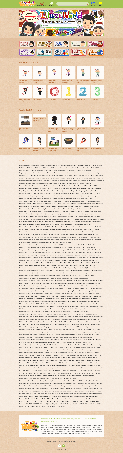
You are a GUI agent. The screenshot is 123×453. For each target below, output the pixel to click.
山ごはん (43, 404)
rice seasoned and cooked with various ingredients (74, 340)
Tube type (52, 386)
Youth (33, 399)
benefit (61, 186)
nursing (48, 311)
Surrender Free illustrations (26, 373)
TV (70, 386)
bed (62, 183)
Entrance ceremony (31, 232)
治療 (83, 404)
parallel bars (71, 319)
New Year (83, 306)
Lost (94, 291)
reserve (52, 337)
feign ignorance (41, 239)
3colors (72, 165)
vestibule (58, 388)
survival (42, 373)
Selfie (60, 350)
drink (40, 227)
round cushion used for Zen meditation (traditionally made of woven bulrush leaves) (70, 342)
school (46, 347)
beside (66, 186)
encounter (22, 232)
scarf (33, 347)
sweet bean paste (77, 373)
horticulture (87, 265)
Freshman (70, 250)
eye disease (45, 234)
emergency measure (94, 229)
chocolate (81, 201)
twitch (80, 386)
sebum (98, 347)
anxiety (87, 173)
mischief (55, 301)
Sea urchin (87, 347)
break (33, 191)
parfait (90, 319)
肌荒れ (30, 406)
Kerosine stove (97, 283)
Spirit (74, 360)
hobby (38, 265)
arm (33, 175)
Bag (67, 178)
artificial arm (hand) (43, 175)
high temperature (24, 265)
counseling (78, 211)
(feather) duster (39, 165)
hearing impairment (32, 263)
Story (74, 365)
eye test (57, 234)
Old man (56, 314)
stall (48, 363)
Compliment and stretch (79, 206)
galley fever (37, 252)
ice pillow (90, 268)
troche (21, 386)
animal (35, 173)
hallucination (99, 257)
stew (57, 365)
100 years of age (59, 165)
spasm (90, 357)
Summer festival (86, 368)
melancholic (78, 298)
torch (52, 383)
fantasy (59, 237)
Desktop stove (77, 219)
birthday (71, 186)
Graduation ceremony (81, 255)
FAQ (62, 441)
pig (31, 327)
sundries (58, 370)
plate (38, 327)
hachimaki (64, 257)
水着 (79, 404)
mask (36, 296)
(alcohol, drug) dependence (27, 165)
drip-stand (45, 227)
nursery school (27, 311)
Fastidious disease (83, 237)
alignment (63, 170)
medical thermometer (55, 298)
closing (88, 204)
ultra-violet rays (87, 386)
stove (78, 365)
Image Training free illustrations (62, 270)
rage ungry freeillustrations (30, 334)
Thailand (61, 378)
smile (36, 357)
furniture (22, 252)
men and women (24, 301)
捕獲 (61, 404)
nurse (21, 311)
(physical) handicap (49, 165)
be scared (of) (85, 180)
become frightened (54, 183)
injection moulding (81, 273)
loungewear (27, 293)
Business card (29, 193)
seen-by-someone (33, 350)
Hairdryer (80, 257)
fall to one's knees (24, 237)
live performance (61, 291)
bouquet (62, 188)
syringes (99, 373)
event (80, 232)
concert (60, 209)
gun (53, 257)
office (83, 311)
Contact (66, 441)
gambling (43, 252)
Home (57, 265)
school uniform (53, 347)
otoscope (62, 316)
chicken (69, 198)
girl (20, 255)
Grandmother (91, 255)
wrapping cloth (23, 399)
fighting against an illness (90, 239)
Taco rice (41, 375)
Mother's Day (50, 304)
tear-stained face (24, 378)
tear (93, 375)
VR (20, 391)
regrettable (22, 337)
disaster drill (74, 221)
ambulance (78, 170)
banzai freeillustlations (90, 178)
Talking (61, 375)
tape (65, 375)
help (62, 263)
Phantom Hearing (39, 324)
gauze (69, 252)
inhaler (73, 273)
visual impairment (91, 388)
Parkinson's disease (25, 322)
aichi (21, 170)
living (67, 291)
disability (62, 221)
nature (44, 306)
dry (53, 227)
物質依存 (99, 404)
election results (50, 229)
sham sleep (30, 352)
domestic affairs (49, 224)
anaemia (85, 170)
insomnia (94, 273)
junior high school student (58, 283)
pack (28, 319)
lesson (82, 288)
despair (84, 219)
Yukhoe (50, 399)
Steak (36, 365)
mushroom (90, 304)
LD (54, 288)
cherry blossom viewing (59, 198)
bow (75, 188)
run (45, 345)
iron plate (74, 275)
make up (64, 293)
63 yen (85, 165)
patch (40, 322)
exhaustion (22, 234)
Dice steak (53, 221)
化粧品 (98, 401)
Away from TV (46, 178)
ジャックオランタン (41, 401)
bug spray (82, 191)
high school (96, 263)
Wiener (21, 396)
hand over (45, 260)
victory (63, 388)
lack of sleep (36, 288)
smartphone (23, 357)
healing (91, 260)
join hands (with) (88, 280)
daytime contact (92, 216)
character (22, 198)
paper (65, 319)
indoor (30, 273)
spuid (98, 360)
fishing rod (96, 245)
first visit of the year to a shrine (69, 245)
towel (56, 383)
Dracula (78, 224)
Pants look (60, 319)
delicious (38, 219)
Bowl (79, 188)
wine (33, 396)
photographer (59, 324)
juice (98, 280)
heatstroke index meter (54, 263)
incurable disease (97, 270)
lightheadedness (46, 291)
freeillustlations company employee (58, 250)
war (74, 391)
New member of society (63, 306)
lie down (22, 291)
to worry (22, 383)
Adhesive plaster (82, 168)
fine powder (38, 242)
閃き (50, 406)
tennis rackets (45, 378)
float (40, 247)
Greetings (36, 257)
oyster (94, 316)
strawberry (83, 365)
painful (54, 319)
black (76, 186)
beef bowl (70, 183)
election (43, 229)
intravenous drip (51, 275)
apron (28, 175)
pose (60, 329)
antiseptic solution (79, 173)
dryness (64, 227)
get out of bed (86, 252)
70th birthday (91, 165)
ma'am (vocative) (49, 293)
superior (75, 370)
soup (74, 357)
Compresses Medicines (26, 209)
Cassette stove (69, 196)
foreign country (23, 250)
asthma (66, 175)
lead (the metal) (60, 288)
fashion (69, 237)
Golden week (56, 255)
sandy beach (79, 345)
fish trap (86, 245)
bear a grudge (40, 183)
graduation (72, 255)
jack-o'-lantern (90, 275)
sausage (94, 345)
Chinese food (66, 201)
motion (56, 304)
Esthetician (68, 232)
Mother (38, 304)
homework (80, 265)
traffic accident (77, 383)
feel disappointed (24, 239)
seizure (41, 350)
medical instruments (25, 298)
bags (71, 178)
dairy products (48, 216)
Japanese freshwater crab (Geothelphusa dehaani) (75, 278)
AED (95, 168)
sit (33, 355)
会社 (94, 401)
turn (67, 386)
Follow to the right (65, 247)
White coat (79, 393)
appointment (23, 175)
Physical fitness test (89, 324)
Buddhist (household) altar (64, 191)
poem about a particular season (56, 327)
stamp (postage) (54, 363)
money (74, 301)
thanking (67, 378)
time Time (92, 381)
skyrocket (83, 355)
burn (93, 191)
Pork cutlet (34, 329)
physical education (77, 324)
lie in (26, 291)
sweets (84, 373)
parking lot (96, 319)
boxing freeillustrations (92, 188)
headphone (85, 260)
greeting (30, 257)
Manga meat (78, 293)
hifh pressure (77, 263)
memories (89, 298)
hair (70, 257)
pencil (63, 322)
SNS (56, 357)
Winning (42, 396)
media (69, 296)
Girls (24, 255)
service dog (23, 352)
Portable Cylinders (53, 329)
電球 (54, 406)
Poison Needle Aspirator (84, 327)
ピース (79, 401)
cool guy (41, 211)
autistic (101, 175)
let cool (87, 288)
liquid (53, 291)
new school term (75, 306)
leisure (77, 288)
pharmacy (47, 324)
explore (36, 234)
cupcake (88, 214)
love (33, 293)
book (50, 188)
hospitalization (23, 268)
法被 (87, 404)
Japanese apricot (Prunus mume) (28, 278)
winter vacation (53, 396)
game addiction (60, 252)
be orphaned (77, 180)
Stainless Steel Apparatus (34, 363)
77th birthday (99, 165)
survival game (48, 373)
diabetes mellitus (28, 221)
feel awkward (97, 237)
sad (49, 345)
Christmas (88, 201)
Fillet (21, 242)
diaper (47, 221)
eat (20, 229)
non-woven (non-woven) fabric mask (94, 309)
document (34, 224)
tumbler (58, 386)
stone (70, 365)
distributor (98, 221)
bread (28, 191)
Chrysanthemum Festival (26, 204)
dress (32, 227)
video (68, 388)
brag (25, 191)
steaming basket (51, 365)
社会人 (21, 406)
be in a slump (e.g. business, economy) (62, 180)
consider (82, 209)
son (70, 357)
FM (48, 247)
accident (69, 168)
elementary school (67, 229)
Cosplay (72, 211)
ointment (34, 314)
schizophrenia (39, 347)
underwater (99, 386)
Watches (87, 391)
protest (74, 332)
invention (68, 275)
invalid (63, 275)
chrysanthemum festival (40, 204)
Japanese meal (51, 280)
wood (74, 396)
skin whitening (69, 355)
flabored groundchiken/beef (27, 247)
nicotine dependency (56, 309)
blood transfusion (30, 188)
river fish (99, 340)
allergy (69, 170)
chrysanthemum (96, 201)
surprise (98, 370)
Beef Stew (76, 183)
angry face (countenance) (26, 173)
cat (75, 196)
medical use (65, 298)
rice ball (58, 340)
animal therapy (42, 173)
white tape (92, 393)
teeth (35, 378)
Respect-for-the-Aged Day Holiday (63, 337)
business (22, 193)
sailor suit (53, 345)
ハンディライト (72, 401)
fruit (94, 250)
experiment (29, 234)
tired (98, 381)
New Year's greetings (44, 309)
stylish (59, 368)
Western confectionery (25, 393)
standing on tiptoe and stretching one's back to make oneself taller (76, 363)
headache (77, 260)
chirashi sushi (74, 201)
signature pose (23, 355)
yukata (44, 399)
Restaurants (83, 337)
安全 (31, 404)
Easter (97, 227)
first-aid (80, 245)
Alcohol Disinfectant (55, 170)
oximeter (76, 316)
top (38, 383)
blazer (92, 186)
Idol (99, 268)
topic (48, 383)
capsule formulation (25, 196)
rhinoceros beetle (45, 340)
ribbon (53, 340)
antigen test (70, 173)
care (56, 196)
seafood (93, 347)
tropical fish (33, 386)
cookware (34, 211)
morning (85, 301)
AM (73, 170)
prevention (38, 332)
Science (60, 347)
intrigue (58, 275)
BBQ (42, 180)
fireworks (69, 242)
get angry (79, 252)
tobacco (27, 383)
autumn (29, 178)
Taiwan (47, 375)
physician (97, 324)
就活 (38, 404)
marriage (22, 296)
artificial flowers (53, 175)
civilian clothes (62, 204)
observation (59, 311)
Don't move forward (59, 224)
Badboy (53, 178)
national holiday (38, 306)
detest (88, 219)
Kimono (26, 286)
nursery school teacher (38, 311)
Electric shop (58, 229)
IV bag (84, 275)
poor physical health (25, 329)
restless (90, 337)
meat (57, 296)
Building (88, 191)
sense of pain (86, 350)
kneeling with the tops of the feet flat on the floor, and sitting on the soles (83, 286)
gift (101, 252)
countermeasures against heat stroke (91, 211)
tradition (70, 383)
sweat (69, 373)
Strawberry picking (24, 368)
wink (37, 396)
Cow (39, 214)
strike (36, 368)
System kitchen (23, 375)
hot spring (37, 268)
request (47, 337)
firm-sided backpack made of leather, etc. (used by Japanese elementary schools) (40, 245)
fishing (91, 245)
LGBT (101, 288)
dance (54, 216)
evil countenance (87, 232)
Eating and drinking (28, 229)
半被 (21, 404)
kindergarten (37, 286)
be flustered (48, 180)
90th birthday (39, 168)
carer (59, 196)
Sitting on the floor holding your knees (45, 355)
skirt (79, 355)
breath (49, 191)
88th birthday (31, 168)
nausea (50, 306)
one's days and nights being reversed (87, 314)
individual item (23, 273)
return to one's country (25, 340)
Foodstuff (86, 247)
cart (63, 196)
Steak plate (42, 365)
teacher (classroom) (78, 375)
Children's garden (46, 201)
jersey (69, 280)
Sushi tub (64, 373)
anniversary (51, 173)
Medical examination (96, 296)
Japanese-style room (61, 280)
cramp (43, 214)
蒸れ (34, 406)
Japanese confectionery (44, 278)
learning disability (70, 288)
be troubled (22, 183)
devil (21, 221)
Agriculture (101, 168)
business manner (38, 193)
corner (62, 211)
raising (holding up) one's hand (46, 334)
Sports (78, 360)
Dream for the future (25, 227)
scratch (70, 347)
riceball (90, 340)
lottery (21, 293)
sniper (52, 357)
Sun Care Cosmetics (25, 370)
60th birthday (78, 165)
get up (92, 252)
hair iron (74, 257)
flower (44, 247)
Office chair (89, 311)
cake (57, 193)
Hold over (44, 265)
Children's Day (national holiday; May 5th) (30, 201)
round (45, 342)
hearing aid (22, 263)
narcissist (30, 306)
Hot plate (31, 268)
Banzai (81, 178)
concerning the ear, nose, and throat (48, 209)
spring (94, 360)
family (31, 237)
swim (94, 373)
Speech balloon (24, 360)
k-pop (82, 283)
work (78, 396)
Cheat (27, 198)
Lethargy (93, 288)
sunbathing (34, 370)
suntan (70, 370)
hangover (57, 260)
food (72, 247)
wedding (93, 391)
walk (38, 391)
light (33, 291)
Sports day (84, 360)
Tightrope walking (84, 381)
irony (80, 275)
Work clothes (88, 396)
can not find (89, 193)
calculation (63, 193)
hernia (71, 263)
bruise (54, 191)
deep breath (23, 219)
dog (39, 224)
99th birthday (47, 168)
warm (77, 391)
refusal (91, 334)
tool (35, 383)
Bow (72, 188)
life (30, 291)
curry (99, 214)
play (42, 327)
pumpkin (86, 332)
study (45, 368)
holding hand (51, 265)
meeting (72, 298)
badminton (59, 178)
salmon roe (72, 345)
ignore (21, 270)
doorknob (71, 224)
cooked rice (23, 211)
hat (73, 260)
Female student (59, 239)
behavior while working (25, 186)
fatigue (91, 237)
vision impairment (81, 388)
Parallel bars (79, 319)
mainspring (57, 293)
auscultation (95, 175)
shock (41, 352)
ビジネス (89, 401)
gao (66, 252)
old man (62, 314)
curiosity (94, 214)
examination (96, 232)
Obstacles (66, 311)
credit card (48, 214)
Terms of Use (56, 441)
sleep (100, 355)
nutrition (53, 311)
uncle (93, 386)
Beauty (47, 183)
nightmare (65, 309)
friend (80, 250)
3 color (67, 165)
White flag (85, 393)
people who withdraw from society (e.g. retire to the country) (86, 322)
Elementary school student (80, 229)
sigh (83, 352)
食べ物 (58, 406)
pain (50, 319)
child (83, 198)
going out (49, 255)
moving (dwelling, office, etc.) (78, 304)
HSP (54, 268)
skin (57, 355)
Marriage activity (30, 296)
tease (31, 378)
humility (68, 268)
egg (35, 229)
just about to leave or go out (73, 283)
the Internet (73, 378)
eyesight (63, 234)
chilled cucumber (57, 201)
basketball (100, 178)
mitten (65, 301)
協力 (24, 404)
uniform (22, 388)
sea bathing (80, 347)
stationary (31, 365)
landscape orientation (46, 288)
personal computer (28, 324)
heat (39, 263)
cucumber (72, 214)
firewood (63, 242)
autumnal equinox (36, 178)
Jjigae (73, 280)
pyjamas (97, 332)
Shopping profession (62, 352)
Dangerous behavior (63, 216)
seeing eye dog (24, 350)
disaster (68, 221)
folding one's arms (55, 247)
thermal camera (69, 381)
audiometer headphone (84, 175)
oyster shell (100, 316)
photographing (67, 324)
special (95, 357)
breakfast (38, 191)
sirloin (30, 355)
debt (98, 216)
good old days (64, 255)
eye (40, 234)
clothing (93, 204)
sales (58, 345)
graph (98, 255)
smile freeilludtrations (44, 357)
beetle (89, 183)
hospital (93, 265)
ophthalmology (43, 316)
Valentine (39, 388)
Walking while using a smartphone (62, 391)
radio (21, 334)
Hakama (86, 257)
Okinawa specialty (48, 314)
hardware (68, 260)
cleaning (69, 204)
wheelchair (44, 393)
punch (91, 332)
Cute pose (22, 216)
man (72, 293)
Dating (71, 216)
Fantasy (64, 237)
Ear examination (77, 227)
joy (94, 280)
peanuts (58, 322)
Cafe (54, 193)
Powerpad (89, 329)
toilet (32, 383)
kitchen (61, 286)
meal (49, 296)
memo (84, 298)
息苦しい (49, 404)
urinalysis (27, 388)
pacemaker (22, 319)
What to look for (36, 393)
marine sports (91, 293)
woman (65, 396)
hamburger (22, 260)
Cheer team (33, 198)
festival (66, 239)
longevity (76, 291)
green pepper (23, 257)
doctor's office (27, 224)
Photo (52, 324)
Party (32, 322)
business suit (47, 193)
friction (76, 250)
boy (100, 188)
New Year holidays (98, 306)
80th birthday (23, 168)
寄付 (34, 404)
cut (102, 214)
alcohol (35, 170)
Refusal (97, 334)
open (37, 316)
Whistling (65, 393)
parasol (86, 319)
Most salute (23, 304)
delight (44, 219)
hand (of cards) (37, 260)
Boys (21, 191)
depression (56, 219)
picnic (27, 327)
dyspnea (69, 227)
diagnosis (36, 221)
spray (89, 360)
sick (76, 352)
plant (34, 327)
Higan (83, 263)
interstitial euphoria (35, 275)
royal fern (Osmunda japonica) (27, 345)
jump (102, 280)
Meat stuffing (63, 296)
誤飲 (40, 406)
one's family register (25, 316)
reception (58, 334)
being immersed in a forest (51, 186)
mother (28, 304)
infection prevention (57, 273)
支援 (65, 404)
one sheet (73, 314)
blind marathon (99, 186)
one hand (67, 314)
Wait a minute (32, 391)
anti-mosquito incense (60, 173)
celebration (84, 196)
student (41, 368)
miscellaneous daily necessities (44, 301)
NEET (54, 306)
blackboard (82, 186)
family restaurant (39, 237)
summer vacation (96, 368)
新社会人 (69, 404)
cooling (57, 211)
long (71, 291)
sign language (89, 352)
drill (36, 227)
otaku (56, 316)
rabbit (101, 332)
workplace (95, 396)
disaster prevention (84, 221)
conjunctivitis (75, 209)
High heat (88, 263)
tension (52, 378)
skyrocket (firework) (92, 355)
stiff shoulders (63, 365)
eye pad (52, 234)
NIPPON (72, 309)
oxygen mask (88, 316)
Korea (21, 288)
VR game (25, 391)
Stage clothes (23, 363)
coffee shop (23, 206)
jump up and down (24, 283)
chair (97, 196)
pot (70, 329)
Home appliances (65, 265)
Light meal (38, 291)
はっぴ (65, 401)
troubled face (40, 386)
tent (57, 378)
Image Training (49, 270)
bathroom (37, 180)
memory (96, 298)
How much (48, 268)
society (61, 357)
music (95, 304)
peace (53, 322)
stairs (44, 363)
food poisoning (78, 247)
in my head (82, 270)
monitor (80, 301)
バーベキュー (58, 401)
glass (28, 255)
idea (95, 268)
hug (57, 268)
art (35, 175)
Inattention (88, 270)
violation (73, 388)
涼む (94, 404)
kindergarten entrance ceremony (50, 286)
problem (44, 332)
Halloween (92, 257)
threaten (76, 381)
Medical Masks (35, 298)
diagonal (42, 221)
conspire (87, 209)
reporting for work (39, 337)
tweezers (75, 386)
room (41, 342)
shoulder (71, 352)
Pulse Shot (80, 332)
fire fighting (56, 242)
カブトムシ (93, 399)
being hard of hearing (38, 186)
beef (65, 183)
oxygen (81, 316)
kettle (21, 286)
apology (98, 173)
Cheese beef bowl (47, 198)
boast (37, 188)
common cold (62, 206)
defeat (28, 219)
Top (42, 383)
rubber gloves (39, 345)
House (42, 268)
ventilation (52, 388)
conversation (94, 209)
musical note (23, 306)
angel (89, 170)
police (93, 327)
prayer (95, 329)
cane (99, 193)
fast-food (75, 237)
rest (75, 337)
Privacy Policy (73, 441)
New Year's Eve (33, 309)
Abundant (63, 168)
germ (74, 252)
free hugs (45, 250)
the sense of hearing (58, 381)
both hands (55, 188)
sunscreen (64, 370)
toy (60, 383)
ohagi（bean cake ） (25, 314)
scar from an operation (25, 347)
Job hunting (80, 280)
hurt (72, 268)
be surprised (93, 180)
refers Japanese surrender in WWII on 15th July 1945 (75, 334)
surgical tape (91, 370)
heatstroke (44, 263)
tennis (39, 378)
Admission (90, 168)
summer (79, 368)
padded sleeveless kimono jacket (39, 319)
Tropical (26, 386)
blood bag (22, 188)
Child (91, 198)
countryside (23, 214)
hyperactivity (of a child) (81, 268)
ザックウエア (31, 401)
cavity (78, 196)
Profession (68, 332)
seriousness (94, 350)
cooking (29, 211)
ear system (85, 227)
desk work (69, 219)
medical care (75, 296)
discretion (92, 221)
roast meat (22, 342)
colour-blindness (47, 206)
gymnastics (58, 257)
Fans (54, 237)
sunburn (47, 370)
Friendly (86, 250)
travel (88, 383)
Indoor (34, 273)
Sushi (59, 373)
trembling (94, 383)
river (95, 340)
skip (75, 355)
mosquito (91, 301)
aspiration (60, 175)
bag (64, 178)
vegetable (45, 388)
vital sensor (100, 388)
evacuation (75, 232)
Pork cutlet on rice (42, 329)
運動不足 (45, 406)
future (26, 252)
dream (91, 224)
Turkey (63, 386)
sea (74, 347)
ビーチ (84, 401)
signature (97, 352)
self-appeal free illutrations (51, 350)
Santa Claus (87, 345)
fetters (81, 239)
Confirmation (67, 209)
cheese (39, 198)
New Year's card (24, 309)
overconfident (69, 316)
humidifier (62, 268)
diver (21, 224)
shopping (47, 352)
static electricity (23, 365)
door (67, 224)
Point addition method (71, 327)
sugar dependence (67, 368)
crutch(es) (55, 214)
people (68, 322)
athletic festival (73, 175)
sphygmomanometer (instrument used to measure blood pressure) (54, 360)
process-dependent (59, 332)
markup (99, 293)
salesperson (65, 345)
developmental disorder (98, 219)
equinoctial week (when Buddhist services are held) (50, 232)
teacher (69, 375)
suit (74, 368)
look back (82, 291)
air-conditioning (27, 170)
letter (97, 288)
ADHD (74, 168)
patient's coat (47, 322)
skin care (62, 355)
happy (63, 260)
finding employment (29, 242)
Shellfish (36, 352)
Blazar (87, 186)
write (30, 399)
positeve (65, 329)
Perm (21, 324)
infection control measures (44, 273)
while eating (59, 393)
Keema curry (88, 283)
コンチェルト (23, 401)
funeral (101, 250)
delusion (49, 219)
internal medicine (24, 275)
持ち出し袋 (56, 404)
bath (27, 180)
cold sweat (30, 206)
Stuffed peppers (52, 368)
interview (43, 275)
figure (99, 239)
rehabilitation (30, 337)
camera (73, 193)
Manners (85, 293)
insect (88, 273)
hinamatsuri (33, 265)
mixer (70, 301)
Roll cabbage (35, 342)
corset (66, 211)
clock (83, 204)
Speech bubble (33, 360)
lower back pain (39, 293)
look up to (88, 291)
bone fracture (44, 188)
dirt (58, 221)
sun (102, 368)
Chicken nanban (76, 198)
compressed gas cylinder (92, 206)
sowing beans (83, 357)
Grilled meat (43, 257)
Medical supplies (44, 298)
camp (83, 193)
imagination (75, 270)
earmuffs (91, 227)
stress (32, 368)
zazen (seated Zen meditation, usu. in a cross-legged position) (73, 399)
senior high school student (74, 350)
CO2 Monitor (100, 204)
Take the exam (54, 375)
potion (73, 329)
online (32, 316)
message (32, 301)
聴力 (26, 406)
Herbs (66, 263)
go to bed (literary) (40, 255)
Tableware (31, 375)
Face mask (69, 234)
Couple (29, 214)
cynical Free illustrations (37, 216)
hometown (73, 265)
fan (45, 237)
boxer (83, 188)
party (36, 322)
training (84, 383)
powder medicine (81, 329)
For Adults (92, 247)
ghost (97, 252)
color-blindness (38, 206)
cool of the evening (49, 211)
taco (37, 375)
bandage (76, 178)
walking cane (49, 391)
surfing (80, 370)
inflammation (67, 273)
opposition (51, 316)
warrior (82, 391)
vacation (33, 388)
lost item (98, 291)
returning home (36, 340)
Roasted (28, 342)
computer (35, 209)
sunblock (41, 370)
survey (36, 373)
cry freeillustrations (64, 214)
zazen (54, 399)
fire (51, 242)
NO (76, 309)
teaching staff (87, 375)
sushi (54, 373)
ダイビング (51, 401)
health (95, 260)
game (48, 252)
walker (42, 391)
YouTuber (39, 399)
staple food (97, 363)
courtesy (34, 214)
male (68, 293)
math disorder (43, 296)
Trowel (46, 386)
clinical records (77, 204)
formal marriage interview (35, 250)
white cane (72, 393)
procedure (50, 332)
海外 (91, 404)
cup (84, 214)
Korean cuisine (28, 288)
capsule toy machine (36, 196)
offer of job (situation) (75, 311)
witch (60, 396)
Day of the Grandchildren (80, 216)
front (90, 250)
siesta (79, 352)
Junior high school (45, 283)
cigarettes (49, 204)
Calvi (68, 193)
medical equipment (84, 296)
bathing (32, 180)
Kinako (31, 286)
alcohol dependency (43, 170)
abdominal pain (56, 168)
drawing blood (84, 224)
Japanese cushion (56, 278)
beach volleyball (31, 183)
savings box (101, 345)
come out (55, 206)
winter (46, 396)
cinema (55, 204)
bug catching (75, 191)
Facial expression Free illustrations (89, 234)
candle (94, 193)
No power (81, 309)
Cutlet (27, 216)
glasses (33, 255)
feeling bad (33, 239)
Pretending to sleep (29, 332)
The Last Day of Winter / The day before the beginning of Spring (36, 381)
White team (99, 393)
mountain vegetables (65, 304)
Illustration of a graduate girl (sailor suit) (34, 270)
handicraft (51, 260)
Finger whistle (45, 242)
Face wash (76, 234)
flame (36, 247)
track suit (64, 383)
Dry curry (58, 227)
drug (50, 227)
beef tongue (84, 183)
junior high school (35, 283)
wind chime (28, 396)
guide (48, 257)
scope (65, 347)
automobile (22, 178)
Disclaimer (49, 441)
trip (98, 383)
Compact (69, 206)
